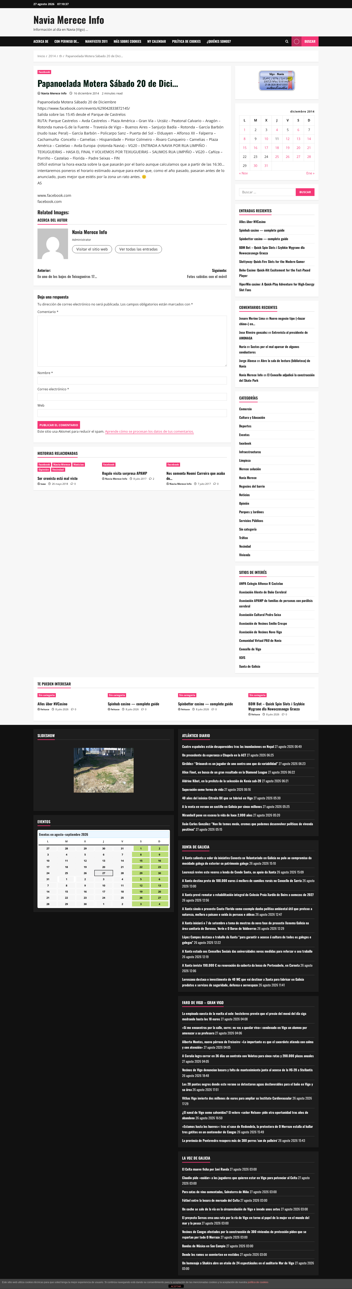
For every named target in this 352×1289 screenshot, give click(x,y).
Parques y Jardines (251, 511)
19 (287, 148)
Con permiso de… (66, 41)
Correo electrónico (53, 389)
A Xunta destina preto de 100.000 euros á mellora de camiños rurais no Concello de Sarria (242, 880)
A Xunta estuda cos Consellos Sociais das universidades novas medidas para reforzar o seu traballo (247, 951)
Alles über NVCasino (252, 221)
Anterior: (67, 273)
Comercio (245, 408)
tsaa (43, 484)
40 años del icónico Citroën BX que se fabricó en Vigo (217, 798)
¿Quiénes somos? (219, 41)
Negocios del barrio (252, 486)
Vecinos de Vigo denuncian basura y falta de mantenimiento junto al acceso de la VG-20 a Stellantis (247, 1069)
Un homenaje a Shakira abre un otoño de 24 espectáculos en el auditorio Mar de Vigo (238, 1263)
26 (287, 156)
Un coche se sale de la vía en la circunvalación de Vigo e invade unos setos (231, 1209)
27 (298, 156)
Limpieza (245, 460)
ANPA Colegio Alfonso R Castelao (261, 583)
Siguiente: (207, 273)
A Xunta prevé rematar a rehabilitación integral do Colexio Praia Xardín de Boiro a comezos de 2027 (248, 894)
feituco (45, 709)
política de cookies (258, 1282)
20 (298, 148)
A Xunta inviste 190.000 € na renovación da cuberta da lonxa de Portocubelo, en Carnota (241, 965)
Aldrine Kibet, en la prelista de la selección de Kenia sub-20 (221, 780)
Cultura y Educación (252, 417)
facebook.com (49, 201)
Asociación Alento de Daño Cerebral (262, 592)
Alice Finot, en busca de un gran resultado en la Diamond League (224, 772)
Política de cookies (186, 41)
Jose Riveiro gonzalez (253, 332)
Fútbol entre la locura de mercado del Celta (211, 1200)
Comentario (47, 312)
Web (40, 405)
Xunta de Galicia (249, 666)
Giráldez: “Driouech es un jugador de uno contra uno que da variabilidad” (230, 763)
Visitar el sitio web (92, 249)
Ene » (310, 173)
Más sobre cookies (127, 41)
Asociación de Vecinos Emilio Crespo (263, 623)
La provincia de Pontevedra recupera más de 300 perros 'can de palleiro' (229, 1140)
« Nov (243, 173)
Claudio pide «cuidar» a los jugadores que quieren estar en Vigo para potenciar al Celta (239, 1177)
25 (277, 156)
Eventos (244, 434)
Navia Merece (61, 464)
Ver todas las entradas (138, 249)
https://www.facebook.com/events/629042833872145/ (83, 108)
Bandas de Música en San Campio (204, 1245)
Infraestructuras (250, 451)
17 (266, 148)
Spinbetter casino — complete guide (263, 238)
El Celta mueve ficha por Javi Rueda (205, 1169)
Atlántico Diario (196, 735)
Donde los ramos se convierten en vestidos (210, 1254)
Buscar (310, 41)
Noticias (79, 464)
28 (309, 156)
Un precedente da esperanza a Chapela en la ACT (214, 755)
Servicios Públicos (251, 520)
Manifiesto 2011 (96, 41)
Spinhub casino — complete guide (262, 230)
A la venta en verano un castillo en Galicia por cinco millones (222, 806)
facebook (44, 72)
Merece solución (250, 468)
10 (266, 139)
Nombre (45, 373)
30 (255, 165)
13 (298, 139)
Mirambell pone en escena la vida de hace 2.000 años (217, 815)
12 (287, 139)
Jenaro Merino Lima (252, 318)
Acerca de (40, 41)
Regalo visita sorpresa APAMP (124, 473)
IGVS (242, 657)
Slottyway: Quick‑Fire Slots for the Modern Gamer (272, 261)
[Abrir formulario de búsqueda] (286, 41)
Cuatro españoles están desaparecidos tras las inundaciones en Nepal (228, 746)
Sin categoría (247, 529)
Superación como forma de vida (202, 789)
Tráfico (243, 537)
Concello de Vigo (250, 649)
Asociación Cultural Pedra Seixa (260, 614)
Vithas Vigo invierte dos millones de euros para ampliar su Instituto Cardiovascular (237, 1098)
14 (309, 139)
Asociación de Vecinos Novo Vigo (260, 631)
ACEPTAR (176, 1286)
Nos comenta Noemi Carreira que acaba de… (195, 476)
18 (277, 148)
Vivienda (244, 554)
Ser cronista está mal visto (57, 478)
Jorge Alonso (247, 360)
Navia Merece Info (68, 19)
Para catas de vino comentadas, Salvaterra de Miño (215, 1191)
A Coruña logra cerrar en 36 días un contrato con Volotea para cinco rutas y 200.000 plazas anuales (248, 1055)
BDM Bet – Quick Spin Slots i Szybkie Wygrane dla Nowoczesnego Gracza (276, 706)
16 (255, 148)
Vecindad (58, 469)
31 (266, 165)
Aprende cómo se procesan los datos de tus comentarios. (149, 431)
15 (244, 148)
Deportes (245, 425)
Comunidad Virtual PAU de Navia (260, 640)
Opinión (44, 469)
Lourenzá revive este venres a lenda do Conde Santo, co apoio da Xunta (229, 872)
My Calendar (156, 41)
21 (309, 148)
